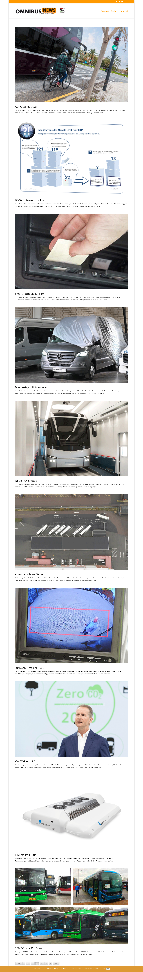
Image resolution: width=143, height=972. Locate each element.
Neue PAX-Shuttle (26, 481)
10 (28, 963)
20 (46, 963)
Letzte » (56, 963)
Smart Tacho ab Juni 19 (29, 294)
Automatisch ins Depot (29, 574)
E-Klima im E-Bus (25, 855)
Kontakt (105, 11)
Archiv (114, 11)
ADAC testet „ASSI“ (26, 107)
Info (122, 11)
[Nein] (140, 969)
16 (32, 963)
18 (42, 963)
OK (108, 969)
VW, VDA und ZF (25, 761)
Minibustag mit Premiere (31, 387)
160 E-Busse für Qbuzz (29, 948)
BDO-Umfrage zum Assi (30, 200)
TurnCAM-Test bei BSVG (29, 668)
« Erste (19, 963)
